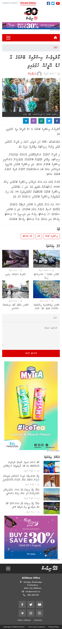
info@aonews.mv (32, 591)
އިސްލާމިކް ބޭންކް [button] (51, 236)
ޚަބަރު (55, 47)
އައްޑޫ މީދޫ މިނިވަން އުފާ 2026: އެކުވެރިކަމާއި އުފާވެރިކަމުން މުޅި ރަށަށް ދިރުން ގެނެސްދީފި (21, 491)
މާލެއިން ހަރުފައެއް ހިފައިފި (15, 274)
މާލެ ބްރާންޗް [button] (27, 236)
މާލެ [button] (38, 236)
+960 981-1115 (33, 595)
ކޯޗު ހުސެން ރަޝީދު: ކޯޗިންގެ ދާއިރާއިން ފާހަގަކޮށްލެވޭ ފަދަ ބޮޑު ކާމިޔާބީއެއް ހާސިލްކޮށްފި (21, 464)
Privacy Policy (53, 627)
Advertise (38, 620)
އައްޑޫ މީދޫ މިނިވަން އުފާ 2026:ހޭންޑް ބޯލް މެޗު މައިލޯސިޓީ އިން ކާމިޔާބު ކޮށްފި (22, 505)
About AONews (24, 620)
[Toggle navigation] (8, 38)
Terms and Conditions (36, 627)
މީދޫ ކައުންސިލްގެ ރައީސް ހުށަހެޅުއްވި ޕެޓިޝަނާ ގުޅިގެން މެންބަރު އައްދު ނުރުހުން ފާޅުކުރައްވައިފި (21, 478)
